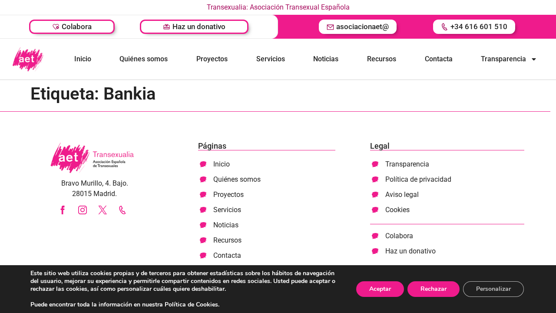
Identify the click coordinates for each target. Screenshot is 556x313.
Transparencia (503, 59)
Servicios (270, 59)
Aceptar (380, 289)
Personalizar (493, 289)
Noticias (325, 59)
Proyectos (212, 59)
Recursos (381, 59)
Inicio (82, 59)
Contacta (439, 59)
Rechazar (433, 289)
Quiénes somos (143, 59)
